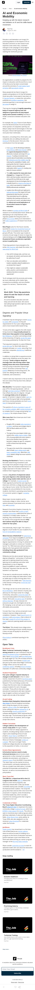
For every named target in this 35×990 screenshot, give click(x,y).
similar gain (26, 660)
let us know (10, 219)
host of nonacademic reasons (12, 532)
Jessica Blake (15, 656)
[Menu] (33, 2)
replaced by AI (23, 709)
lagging (19, 168)
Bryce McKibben (8, 591)
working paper (27, 679)
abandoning (20, 350)
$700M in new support (10, 811)
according (27, 787)
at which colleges (10, 409)
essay (12, 148)
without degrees (8, 601)
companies (14, 322)
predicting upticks (8, 667)
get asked (6, 104)
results (21, 811)
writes (9, 817)
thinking (5, 141)
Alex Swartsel (11, 247)
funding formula (20, 809)
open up (20, 780)
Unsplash (24, 75)
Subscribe (26, 2)
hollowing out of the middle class (18, 160)
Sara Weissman (27, 656)
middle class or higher (21, 435)
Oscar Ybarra (12, 736)
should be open (20, 599)
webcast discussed (12, 192)
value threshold (14, 821)
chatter (19, 348)
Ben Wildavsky (7, 336)
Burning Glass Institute (20, 841)
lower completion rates (13, 452)
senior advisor (23, 831)
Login (18, 2)
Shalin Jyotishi (7, 829)
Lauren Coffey (12, 707)
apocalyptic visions (17, 88)
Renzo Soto (14, 817)
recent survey (22, 481)
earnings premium (14, 391)
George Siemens (9, 98)
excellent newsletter (17, 100)
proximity (11, 505)
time (4, 505)
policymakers (16, 617)
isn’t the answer (23, 619)
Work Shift (15, 249)
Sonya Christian (26, 667)
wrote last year (7, 346)
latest (15, 123)
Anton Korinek (22, 150)
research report (8, 760)
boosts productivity (19, 711)
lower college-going (21, 450)
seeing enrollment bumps (11, 654)
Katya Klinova (11, 150)
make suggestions (11, 221)
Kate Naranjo (27, 580)
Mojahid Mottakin (17, 75)
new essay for (7, 249)
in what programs (25, 409)
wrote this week (26, 338)
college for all (13, 619)
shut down (6, 703)
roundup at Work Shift (20, 211)
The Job (4, 8)
